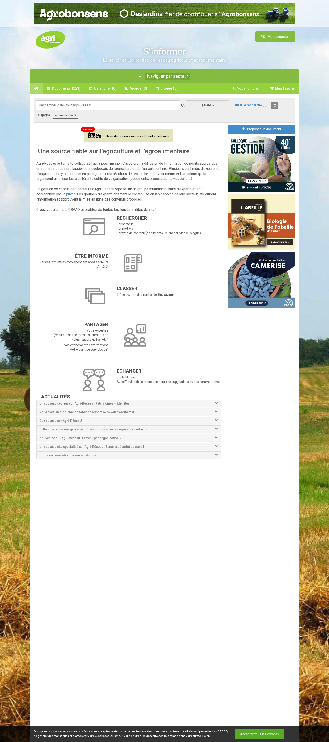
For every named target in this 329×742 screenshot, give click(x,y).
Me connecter (278, 37)
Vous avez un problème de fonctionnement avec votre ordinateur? (87, 412)
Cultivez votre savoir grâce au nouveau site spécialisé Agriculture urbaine (93, 429)
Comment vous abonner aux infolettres (67, 455)
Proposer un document (264, 129)
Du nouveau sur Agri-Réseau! (60, 421)
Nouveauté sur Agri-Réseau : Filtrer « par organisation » (80, 438)
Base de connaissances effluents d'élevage (137, 136)
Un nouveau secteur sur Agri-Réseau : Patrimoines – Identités (84, 403)
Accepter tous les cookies (259, 734)
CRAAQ (223, 731)
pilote (70, 194)
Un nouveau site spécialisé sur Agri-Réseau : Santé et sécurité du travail (92, 447)
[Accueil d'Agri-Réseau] (50, 39)
